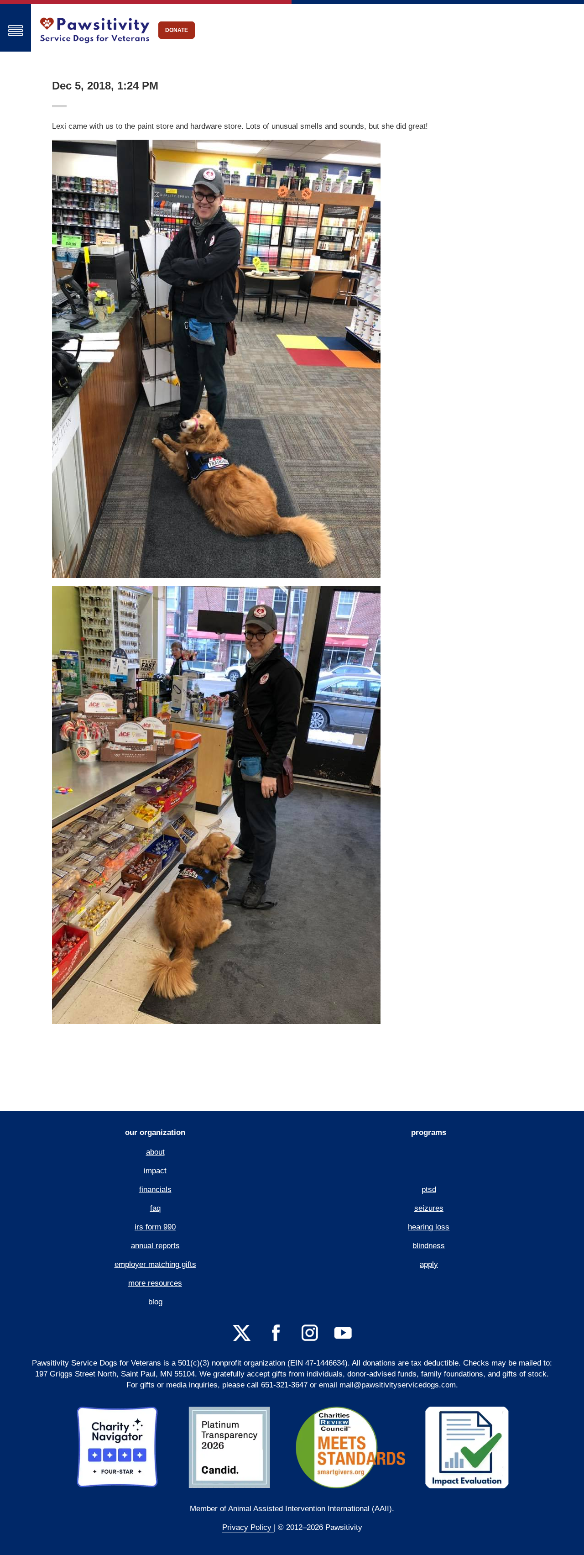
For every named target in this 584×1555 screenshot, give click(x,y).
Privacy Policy (248, 1527)
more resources (155, 1283)
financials (155, 1189)
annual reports (155, 1245)
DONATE (176, 30)
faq (155, 1208)
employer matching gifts (155, 1264)
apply (429, 1264)
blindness (428, 1245)
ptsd (429, 1189)
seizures (428, 1208)
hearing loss (428, 1227)
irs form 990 (155, 1227)
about (155, 1152)
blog (155, 1302)
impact (155, 1170)
